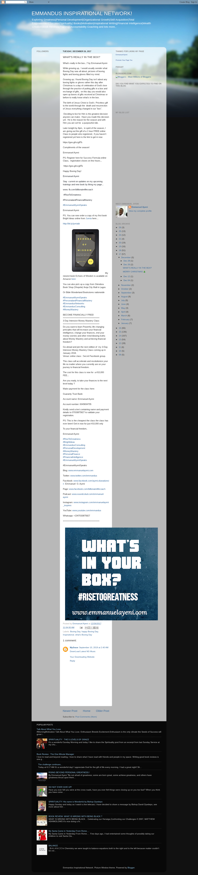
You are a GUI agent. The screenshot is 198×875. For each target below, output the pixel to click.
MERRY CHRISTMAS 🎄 (134, 272)
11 (120, 347)
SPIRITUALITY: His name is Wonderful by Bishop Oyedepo (75, 802)
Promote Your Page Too (124, 60)
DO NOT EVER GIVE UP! (60, 787)
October (125, 289)
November (126, 285)
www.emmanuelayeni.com (80, 470)
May (123, 308)
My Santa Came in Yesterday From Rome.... (69, 831)
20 (120, 243)
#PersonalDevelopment (74, 448)
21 (120, 239)
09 (120, 355)
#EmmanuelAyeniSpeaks (75, 205)
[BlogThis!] (89, 627)
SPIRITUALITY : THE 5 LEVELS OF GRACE (69, 739)
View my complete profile (140, 211)
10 (120, 351)
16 (120, 328)
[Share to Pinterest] (97, 627)
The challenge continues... (50, 764)
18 (120, 250)
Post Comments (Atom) (86, 717)
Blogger (131, 868)
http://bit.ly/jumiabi (71, 223)
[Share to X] (91, 627)
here (73, 279)
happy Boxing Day (90, 631)
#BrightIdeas (69, 442)
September (126, 293)
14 (120, 336)
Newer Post (70, 710)
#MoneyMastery (70, 309)
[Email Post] (81, 627)
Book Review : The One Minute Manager (55, 754)
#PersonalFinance (71, 454)
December (126, 257)
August (124, 297)
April (123, 312)
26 (120, 227)
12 (120, 343)
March (124, 316)
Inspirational (68, 635)
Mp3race (74, 647)
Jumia (89, 218)
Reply (72, 661)
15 (120, 332)
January (125, 323)
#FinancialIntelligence (73, 457)
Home (86, 710)
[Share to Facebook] (94, 627)
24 (120, 235)
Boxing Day (75, 631)
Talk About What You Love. (49, 729)
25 (120, 231)
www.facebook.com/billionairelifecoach (87, 489)
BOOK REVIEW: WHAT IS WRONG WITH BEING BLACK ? (75, 816)
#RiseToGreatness (72, 439)
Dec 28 (127, 261)
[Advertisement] (87, 39)
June (123, 304)
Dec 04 (127, 280)
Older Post (102, 710)
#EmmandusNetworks (73, 303)
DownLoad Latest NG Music (83, 651)
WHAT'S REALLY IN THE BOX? (137, 268)
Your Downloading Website (82, 657)
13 (120, 339)
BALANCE (53, 846)
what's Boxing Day (83, 635)
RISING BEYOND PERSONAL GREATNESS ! (69, 772)
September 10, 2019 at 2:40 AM (93, 647)
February (125, 319)
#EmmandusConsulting (74, 306)
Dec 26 (127, 265)
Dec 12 (127, 276)
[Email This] (86, 627)
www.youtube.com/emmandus (86, 510)
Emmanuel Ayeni (121, 55)
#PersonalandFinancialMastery (77, 300)
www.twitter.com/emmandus (83, 476)
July (123, 300)
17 (120, 254)
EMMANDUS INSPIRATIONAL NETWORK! (82, 13)
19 (120, 246)
